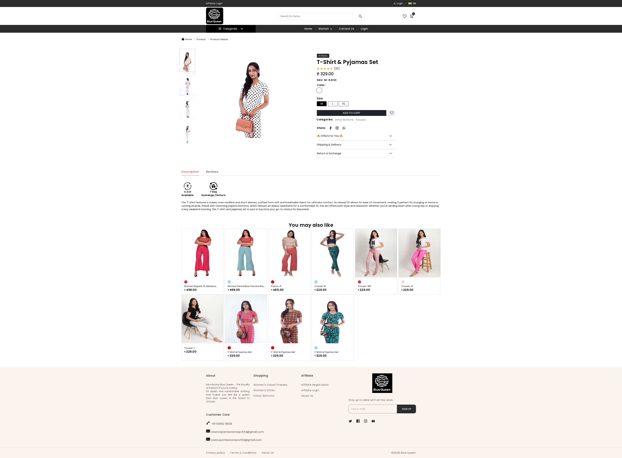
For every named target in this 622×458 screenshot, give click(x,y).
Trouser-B (320, 286)
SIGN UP (406, 409)
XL (343, 104)
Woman (323, 28)
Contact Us (346, 28)
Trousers (361, 119)
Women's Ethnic (264, 390)
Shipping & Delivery (329, 144)
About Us (307, 396)
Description (190, 172)
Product (201, 39)
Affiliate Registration (315, 385)
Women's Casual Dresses (270, 385)
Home (308, 28)
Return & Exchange (329, 153)
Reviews (212, 172)
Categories (230, 29)
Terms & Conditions (243, 453)
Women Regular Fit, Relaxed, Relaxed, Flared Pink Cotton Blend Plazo (203, 286)
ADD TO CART (351, 113)
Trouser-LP (407, 286)
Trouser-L (189, 348)
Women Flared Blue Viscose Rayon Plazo (247, 286)
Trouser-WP (364, 286)
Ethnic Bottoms (344, 119)
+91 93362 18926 (221, 424)
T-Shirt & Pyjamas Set (240, 352)
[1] (411, 16)
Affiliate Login (214, 3)
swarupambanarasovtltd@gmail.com (236, 440)
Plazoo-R (276, 286)
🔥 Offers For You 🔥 (330, 136)
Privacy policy (215, 453)
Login (364, 28)
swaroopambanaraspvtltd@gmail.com (237, 432)
